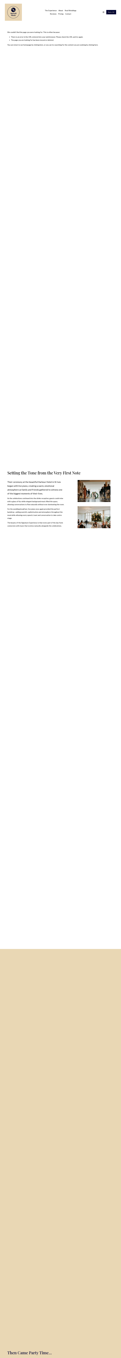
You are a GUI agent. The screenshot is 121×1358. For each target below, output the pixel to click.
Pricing (60, 14)
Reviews (53, 14)
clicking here (38, 45)
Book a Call (111, 12)
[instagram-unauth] (103, 12)
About (60, 10)
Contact (68, 14)
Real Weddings (70, 10)
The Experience (51, 10)
